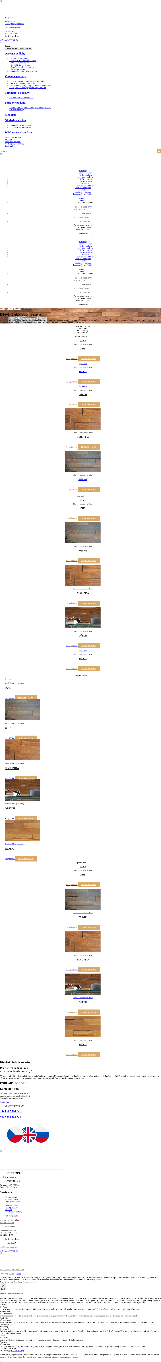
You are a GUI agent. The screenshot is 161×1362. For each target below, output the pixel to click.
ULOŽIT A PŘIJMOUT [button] (9, 1349)
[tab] (82, 326)
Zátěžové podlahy (15, 102)
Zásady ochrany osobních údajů (12, 1270)
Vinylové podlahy (15, 76)
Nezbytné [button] (3, 1342)
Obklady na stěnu (15, 120)
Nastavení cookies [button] (7, 1282)
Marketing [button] (4, 1327)
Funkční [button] (3, 1305)
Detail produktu (88, 359)
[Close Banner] (1, 1361)
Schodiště (10, 114)
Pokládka (82, 190)
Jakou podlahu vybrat (83, 188)
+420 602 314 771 (80, 207)
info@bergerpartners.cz (83, 217)
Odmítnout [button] (18, 1282)
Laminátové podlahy (17, 92)
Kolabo (11, 1274)
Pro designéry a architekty (83, 194)
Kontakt (83, 200)
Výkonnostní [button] (5, 1311)
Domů (2, 309)
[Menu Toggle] (1, 42)
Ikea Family (82, 198)
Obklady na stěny (85, 181)
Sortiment (83, 171)
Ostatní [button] (2, 1335)
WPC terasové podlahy (19, 132)
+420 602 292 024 (80, 209)
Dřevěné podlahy (15, 53)
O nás (83, 196)
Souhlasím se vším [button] (29, 1282)
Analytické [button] (4, 1318)
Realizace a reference (83, 192)
